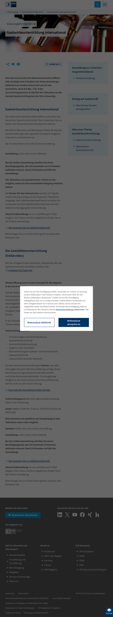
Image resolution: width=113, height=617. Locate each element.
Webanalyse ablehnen (39, 322)
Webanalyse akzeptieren (73, 322)
